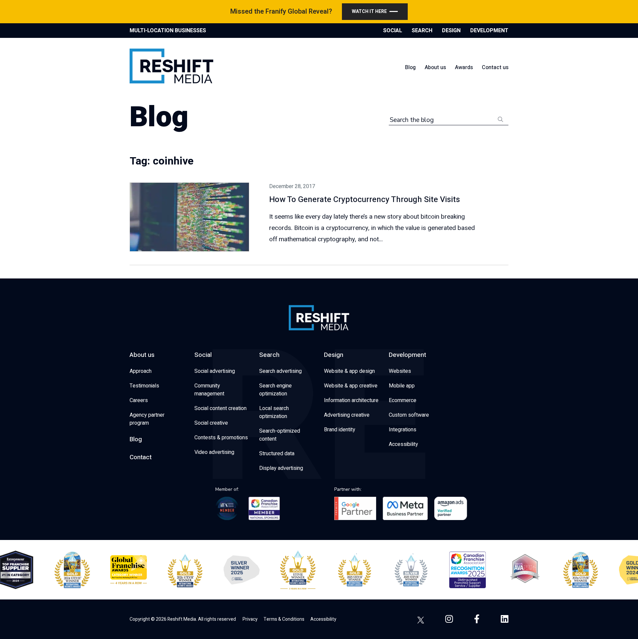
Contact (141, 457)
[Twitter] (420, 619)
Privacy (250, 619)
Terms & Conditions (284, 619)
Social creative (211, 423)
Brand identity (339, 430)
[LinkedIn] (504, 619)
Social (203, 355)
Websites (400, 371)
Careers (139, 400)
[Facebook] (476, 619)
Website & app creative (350, 386)
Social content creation (220, 408)
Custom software (409, 415)
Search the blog (412, 120)
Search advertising (280, 371)
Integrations (402, 430)
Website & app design (349, 371)
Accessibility (403, 444)
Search (269, 355)
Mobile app (402, 386)
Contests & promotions (221, 438)
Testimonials (144, 386)
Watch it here (369, 11)
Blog (410, 67)
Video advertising (214, 452)
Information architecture (351, 400)
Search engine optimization (275, 390)
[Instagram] (449, 619)
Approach (141, 371)
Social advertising (214, 371)
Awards (464, 67)
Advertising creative (347, 415)
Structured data (276, 454)
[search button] (500, 118)
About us (435, 67)
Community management (209, 390)
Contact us (495, 67)
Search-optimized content (279, 435)
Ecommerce (402, 400)
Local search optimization (274, 412)
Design (333, 355)
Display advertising (281, 468)
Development (407, 355)
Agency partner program (147, 419)
